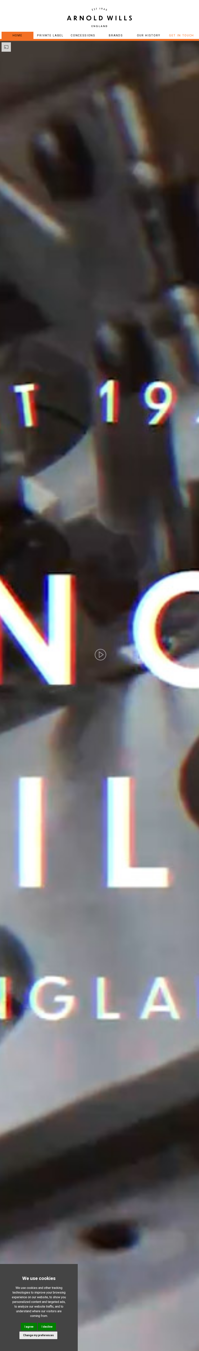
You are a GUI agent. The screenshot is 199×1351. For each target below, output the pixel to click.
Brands (116, 35)
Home (18, 35)
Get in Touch (181, 35)
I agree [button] (28, 1326)
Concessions (83, 35)
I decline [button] (47, 1326)
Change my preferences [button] (38, 1335)
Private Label (50, 35)
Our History (149, 35)
